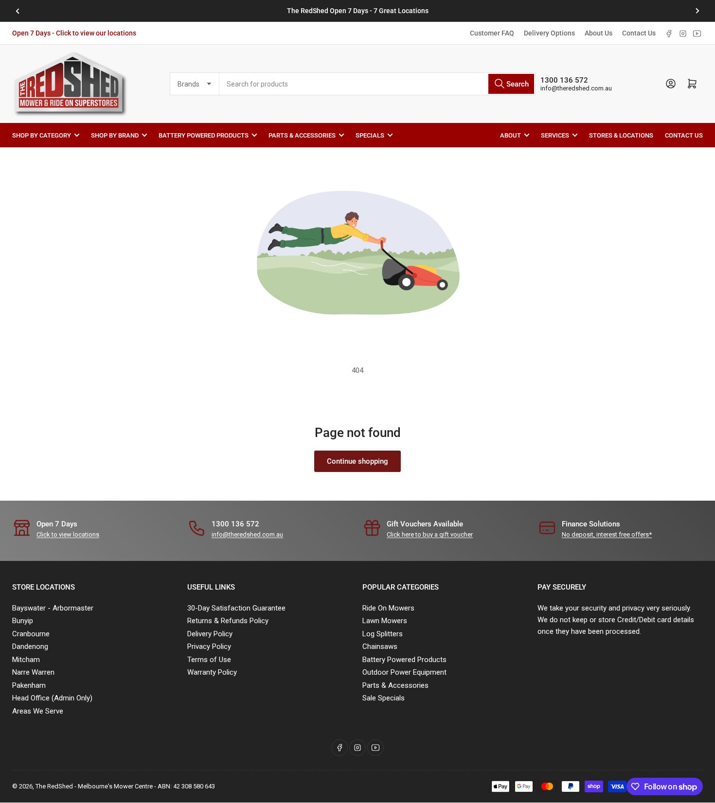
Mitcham (26, 659)
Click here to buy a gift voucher (430, 534)
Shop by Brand (115, 135)
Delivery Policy (209, 633)
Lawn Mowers (384, 620)
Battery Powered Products (204, 135)
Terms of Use (209, 659)
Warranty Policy (212, 672)
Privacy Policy (209, 646)
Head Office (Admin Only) (52, 698)
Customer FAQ (492, 33)
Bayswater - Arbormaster (52, 608)
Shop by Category (41, 135)
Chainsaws (379, 646)
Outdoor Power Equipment (404, 672)
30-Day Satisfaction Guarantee (236, 608)
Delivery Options (549, 33)
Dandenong (30, 646)
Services (555, 135)
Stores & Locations (621, 135)
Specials (370, 135)
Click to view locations (67, 534)
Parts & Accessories (302, 135)
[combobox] (377, 83)
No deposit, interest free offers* (607, 534)
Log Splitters (382, 633)
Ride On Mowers (388, 608)
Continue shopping (357, 461)
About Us (598, 33)
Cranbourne (31, 633)
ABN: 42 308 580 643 (186, 786)
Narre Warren (33, 672)
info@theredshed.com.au (576, 88)
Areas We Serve (37, 711)
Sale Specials (383, 698)
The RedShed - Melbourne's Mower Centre (94, 786)
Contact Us (639, 33)
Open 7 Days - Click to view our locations (74, 33)
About (510, 135)
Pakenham (29, 685)
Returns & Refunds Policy (227, 620)
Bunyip (22, 620)
